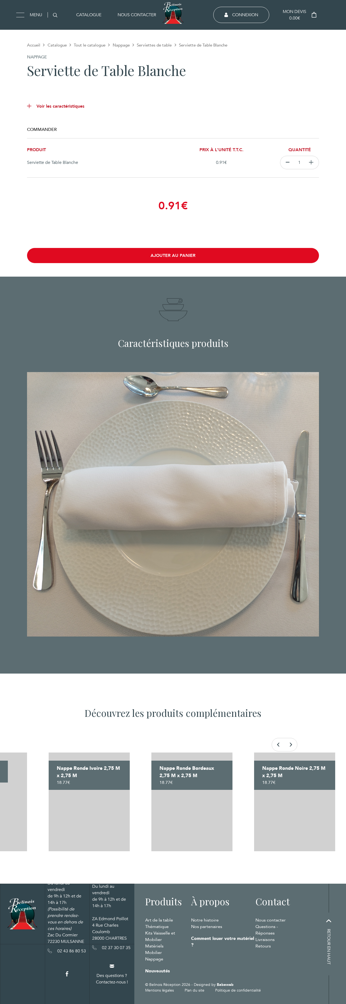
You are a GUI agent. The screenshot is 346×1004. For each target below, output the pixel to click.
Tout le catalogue (89, 45)
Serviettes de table (154, 45)
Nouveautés (157, 971)
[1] (311, 162)
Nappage (121, 45)
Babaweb (225, 984)
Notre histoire (205, 920)
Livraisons (265, 940)
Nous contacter (137, 15)
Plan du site (194, 990)
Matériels (154, 946)
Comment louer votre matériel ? (222, 942)
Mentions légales (159, 990)
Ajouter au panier (173, 256)
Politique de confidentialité (238, 990)
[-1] (287, 162)
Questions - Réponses (266, 930)
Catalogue (88, 15)
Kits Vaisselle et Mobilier (160, 936)
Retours (263, 946)
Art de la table (159, 920)
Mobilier (153, 953)
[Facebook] (67, 974)
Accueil (33, 45)
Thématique (157, 927)
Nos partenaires (206, 927)
